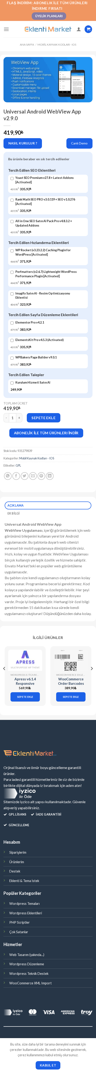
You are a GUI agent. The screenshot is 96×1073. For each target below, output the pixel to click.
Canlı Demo (79, 143)
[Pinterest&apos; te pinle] (41, 476)
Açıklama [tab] (15, 505)
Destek (14, 871)
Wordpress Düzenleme (26, 964)
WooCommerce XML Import (30, 983)
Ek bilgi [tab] (13, 513)
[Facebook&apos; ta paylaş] (16, 476)
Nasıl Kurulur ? (22, 143)
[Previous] (4, 678)
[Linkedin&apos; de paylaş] (50, 476)
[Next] (91, 678)
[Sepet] (88, 29)
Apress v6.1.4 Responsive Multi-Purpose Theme (25, 686)
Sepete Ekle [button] (25, 696)
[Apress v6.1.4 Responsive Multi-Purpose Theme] (25, 660)
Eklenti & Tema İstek (24, 881)
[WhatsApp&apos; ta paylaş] (8, 476)
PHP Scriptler (19, 922)
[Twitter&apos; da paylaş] (24, 476)
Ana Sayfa (27, 44)
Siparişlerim (17, 852)
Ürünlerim (16, 862)
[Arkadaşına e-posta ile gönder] (33, 476)
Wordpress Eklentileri (25, 913)
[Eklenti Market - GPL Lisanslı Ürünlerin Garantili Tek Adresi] (48, 29)
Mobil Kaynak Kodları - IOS (57, 44)
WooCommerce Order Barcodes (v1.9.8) (71, 683)
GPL (18, 465)
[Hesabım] (78, 29)
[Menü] (6, 29)
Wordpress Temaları (24, 904)
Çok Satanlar (18, 932)
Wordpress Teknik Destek (28, 974)
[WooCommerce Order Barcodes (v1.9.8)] (71, 660)
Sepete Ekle (43, 417)
